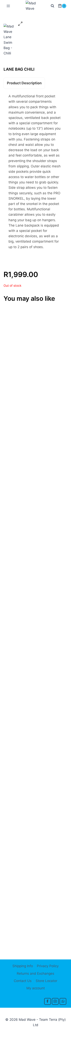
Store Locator (46, 981)
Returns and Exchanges (35, 973)
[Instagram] (55, 1001)
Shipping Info (22, 966)
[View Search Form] (52, 5)
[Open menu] (8, 6)
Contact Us (23, 981)
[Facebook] (47, 1001)
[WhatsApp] (63, 1001)
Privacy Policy (48, 966)
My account (35, 988)
